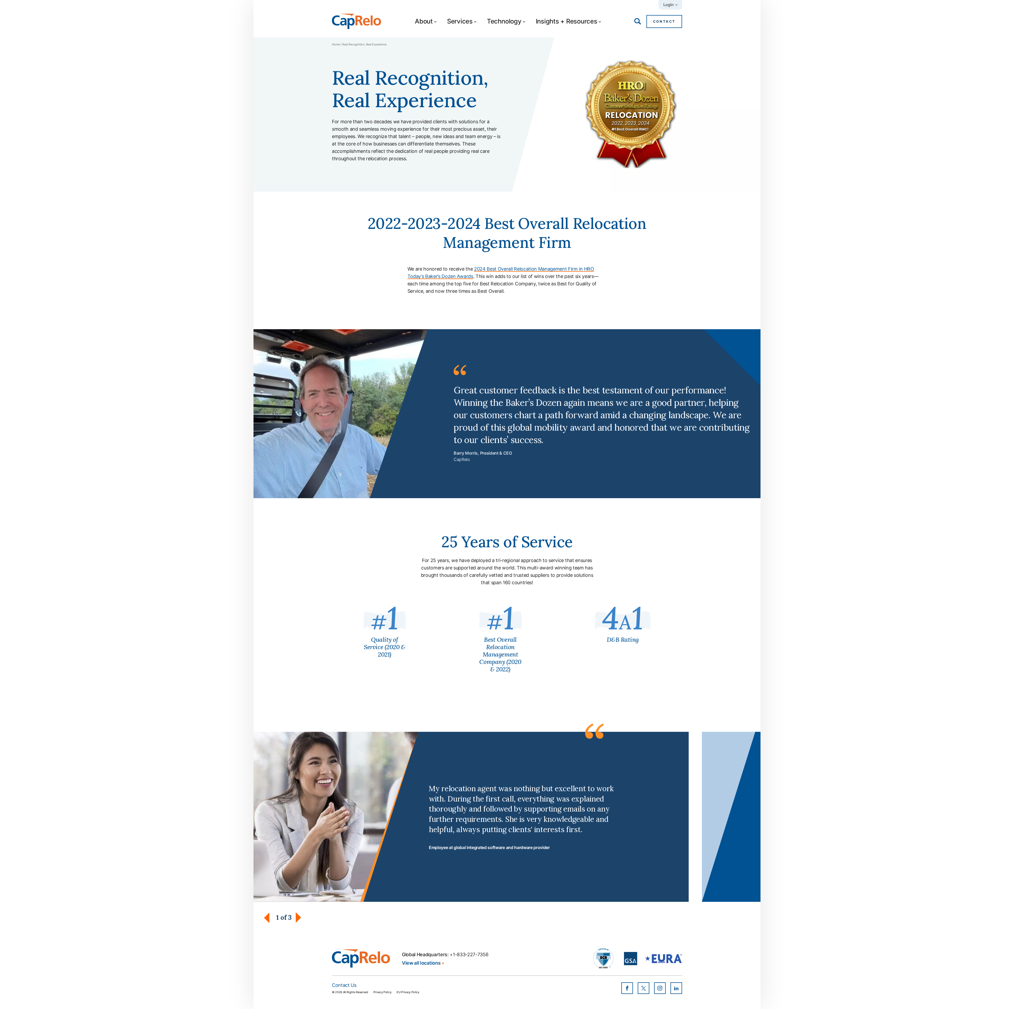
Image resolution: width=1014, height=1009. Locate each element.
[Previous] (269, 917)
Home (336, 44)
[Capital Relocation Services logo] (356, 21)
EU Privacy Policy (408, 992)
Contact (664, 21)
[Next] (298, 917)
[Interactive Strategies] (361, 958)
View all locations (421, 963)
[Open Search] (637, 21)
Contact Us (344, 985)
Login (668, 4)
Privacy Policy (382, 992)
